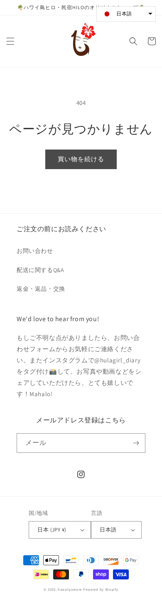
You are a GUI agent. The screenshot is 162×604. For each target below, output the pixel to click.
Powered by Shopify (100, 589)
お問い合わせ (35, 251)
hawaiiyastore (70, 589)
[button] (10, 41)
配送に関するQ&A (40, 270)
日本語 (108, 529)
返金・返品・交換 (41, 288)
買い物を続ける (81, 159)
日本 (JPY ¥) (51, 529)
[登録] (136, 443)
